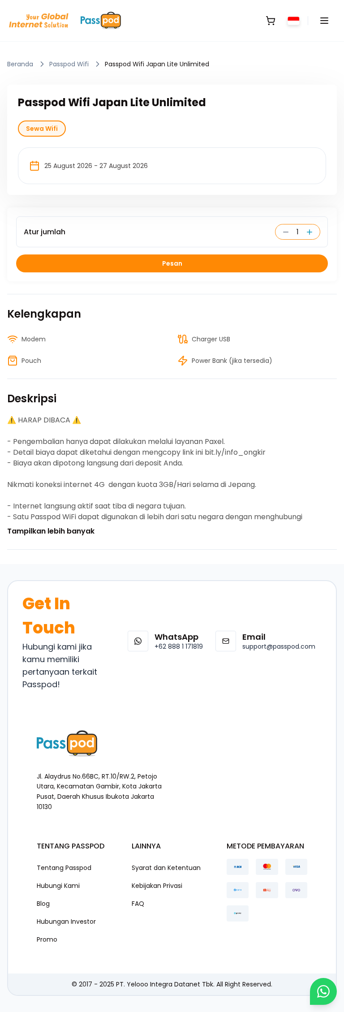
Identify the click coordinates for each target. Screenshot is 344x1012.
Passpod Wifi (69, 64)
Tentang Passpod (64, 867)
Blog (43, 903)
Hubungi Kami (58, 885)
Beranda (20, 64)
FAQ (138, 903)
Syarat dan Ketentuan (166, 867)
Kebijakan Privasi (157, 885)
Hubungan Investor (66, 921)
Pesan (172, 263)
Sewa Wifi (42, 128)
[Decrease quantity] (282, 231)
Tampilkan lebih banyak (51, 531)
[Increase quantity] (312, 231)
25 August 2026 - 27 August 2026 (96, 165)
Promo (47, 939)
